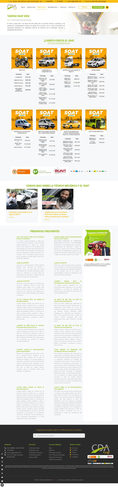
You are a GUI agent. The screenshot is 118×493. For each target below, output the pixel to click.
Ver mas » (11, 217)
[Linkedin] (2, 485)
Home (8, 20)
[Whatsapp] (2, 453)
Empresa (8, 444)
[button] (84, 7)
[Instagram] (2, 473)
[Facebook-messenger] (2, 457)
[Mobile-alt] (2, 461)
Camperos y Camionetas (47, 71)
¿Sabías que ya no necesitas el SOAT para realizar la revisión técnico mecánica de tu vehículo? (57, 214)
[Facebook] (2, 469)
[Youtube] (2, 481)
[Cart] (107, 7)
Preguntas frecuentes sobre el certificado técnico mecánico (59, 430)
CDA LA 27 (55, 480)
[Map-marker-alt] (2, 465)
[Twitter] (2, 477)
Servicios (32, 444)
